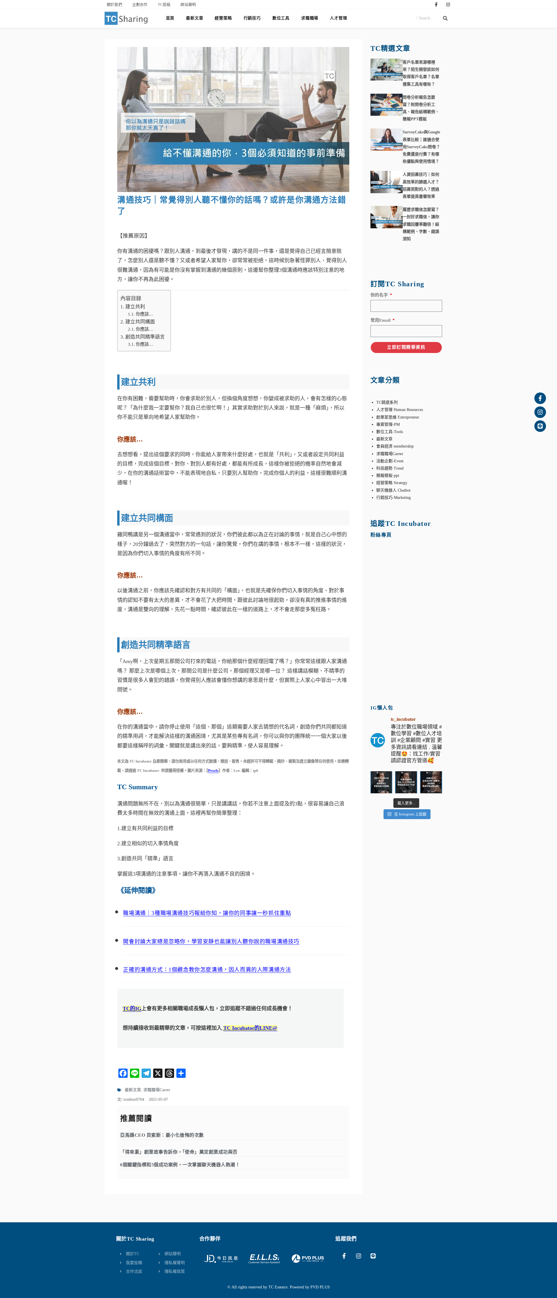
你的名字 (379, 295)
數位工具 (281, 18)
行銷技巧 (252, 18)
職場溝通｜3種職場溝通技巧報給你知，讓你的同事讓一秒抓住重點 (207, 913)
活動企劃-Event (390, 461)
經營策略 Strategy (391, 483)
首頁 (170, 18)
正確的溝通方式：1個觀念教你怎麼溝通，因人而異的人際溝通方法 (207, 969)
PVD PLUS (320, 1287)
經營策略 (223, 18)
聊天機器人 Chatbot (393, 490)
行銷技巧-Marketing (393, 497)
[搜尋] (445, 18)
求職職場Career (156, 1090)
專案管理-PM (388, 424)
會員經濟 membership (395, 446)
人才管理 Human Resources (399, 410)
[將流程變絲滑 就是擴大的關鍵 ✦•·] (381, 782)
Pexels (213, 770)
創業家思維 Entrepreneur (397, 417)
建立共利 (135, 306)
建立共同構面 (140, 322)
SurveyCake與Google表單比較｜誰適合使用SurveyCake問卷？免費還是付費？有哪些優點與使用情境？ (421, 147)
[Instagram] (448, 4)
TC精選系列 (387, 402)
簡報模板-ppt (387, 475)
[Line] (540, 426)
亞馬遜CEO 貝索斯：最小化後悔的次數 (162, 1135)
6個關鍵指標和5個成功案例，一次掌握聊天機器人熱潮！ (180, 1164)
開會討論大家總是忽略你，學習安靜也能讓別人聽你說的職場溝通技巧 (211, 941)
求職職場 (309, 18)
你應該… (144, 314)
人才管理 (338, 18)
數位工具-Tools (389, 432)
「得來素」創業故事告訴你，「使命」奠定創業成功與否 (179, 1151)
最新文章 (194, 18)
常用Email (381, 320)
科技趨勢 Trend (390, 468)
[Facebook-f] (436, 4)
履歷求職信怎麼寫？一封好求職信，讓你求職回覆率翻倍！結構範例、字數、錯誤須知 (421, 224)
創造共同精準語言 (144, 337)
